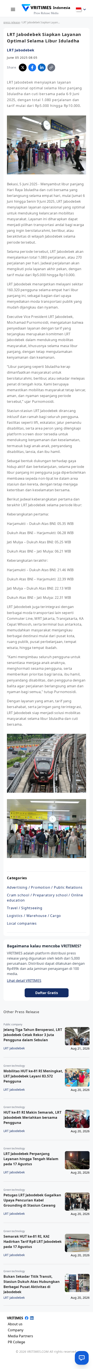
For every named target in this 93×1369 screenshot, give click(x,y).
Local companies (22, 923)
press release (11, 22)
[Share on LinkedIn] (42, 67)
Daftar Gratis (46, 992)
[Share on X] (23, 67)
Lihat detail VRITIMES (24, 980)
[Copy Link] (51, 67)
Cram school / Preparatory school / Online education (45, 898)
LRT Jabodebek (20, 50)
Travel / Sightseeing (24, 908)
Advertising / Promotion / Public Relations (45, 887)
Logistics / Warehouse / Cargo (34, 915)
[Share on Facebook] (32, 67)
